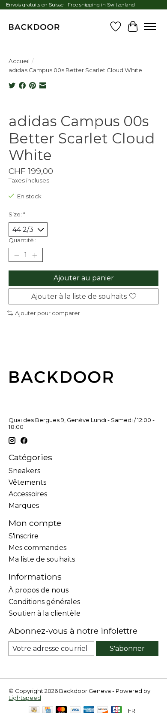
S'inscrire (24, 536)
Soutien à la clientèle (45, 613)
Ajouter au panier (84, 278)
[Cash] (34, 710)
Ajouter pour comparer (47, 313)
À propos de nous (39, 590)
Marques (24, 505)
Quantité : (22, 240)
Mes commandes (37, 548)
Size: (17, 214)
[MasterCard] (61, 710)
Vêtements (27, 482)
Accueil (19, 61)
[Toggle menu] (149, 26)
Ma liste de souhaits (42, 559)
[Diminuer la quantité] (16, 255)
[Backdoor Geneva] (34, 26)
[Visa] (75, 710)
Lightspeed (25, 697)
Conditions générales (44, 602)
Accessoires (28, 494)
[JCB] (116, 710)
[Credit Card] (47, 710)
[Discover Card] (102, 710)
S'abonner (127, 648)
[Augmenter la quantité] (34, 255)
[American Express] (89, 710)
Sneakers (24, 471)
